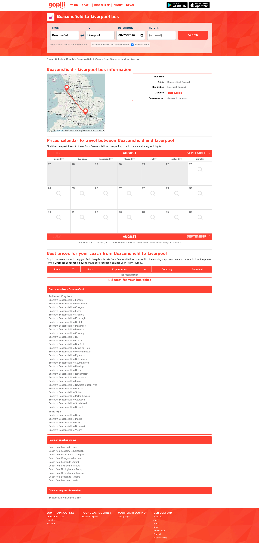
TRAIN (74, 5)
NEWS (130, 5)
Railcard (51, 523)
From (56, 28)
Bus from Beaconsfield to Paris (65, 422)
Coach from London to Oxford (64, 462)
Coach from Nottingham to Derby (65, 469)
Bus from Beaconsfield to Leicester (67, 329)
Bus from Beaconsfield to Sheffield (66, 315)
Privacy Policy (160, 537)
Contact (157, 534)
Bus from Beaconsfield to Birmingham (68, 303)
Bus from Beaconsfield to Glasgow (66, 307)
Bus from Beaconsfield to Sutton (65, 392)
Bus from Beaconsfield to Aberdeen (67, 400)
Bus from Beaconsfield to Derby (65, 370)
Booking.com (120, 44)
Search (193, 35)
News (156, 527)
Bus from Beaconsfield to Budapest (67, 426)
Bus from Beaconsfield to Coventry (66, 333)
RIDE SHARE (102, 5)
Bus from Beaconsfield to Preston (66, 388)
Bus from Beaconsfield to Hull (64, 337)
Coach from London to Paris (63, 447)
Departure (125, 28)
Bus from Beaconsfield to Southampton (69, 363)
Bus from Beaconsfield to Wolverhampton (70, 352)
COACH (86, 5)
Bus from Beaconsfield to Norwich (66, 407)
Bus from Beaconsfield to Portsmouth (68, 377)
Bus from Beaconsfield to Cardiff (65, 340)
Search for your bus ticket (131, 280)
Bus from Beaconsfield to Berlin (65, 415)
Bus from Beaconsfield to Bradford (66, 344)
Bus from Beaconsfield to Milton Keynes (69, 396)
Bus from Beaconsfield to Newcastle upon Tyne (73, 385)
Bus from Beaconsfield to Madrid (65, 419)
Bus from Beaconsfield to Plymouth (67, 355)
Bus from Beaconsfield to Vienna (65, 430)
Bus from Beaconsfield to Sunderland (68, 403)
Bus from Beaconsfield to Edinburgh (67, 318)
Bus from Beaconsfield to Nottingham (68, 359)
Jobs (155, 520)
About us (157, 516)
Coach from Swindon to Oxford (64, 466)
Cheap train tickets (55, 516)
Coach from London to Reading (64, 477)
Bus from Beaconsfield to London (66, 300)
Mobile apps (159, 530)
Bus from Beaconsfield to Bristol (65, 322)
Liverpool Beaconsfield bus (70, 262)
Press (156, 523)
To (88, 28)
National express (90, 516)
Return (154, 28)
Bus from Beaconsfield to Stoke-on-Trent (69, 348)
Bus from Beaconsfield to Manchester (68, 326)
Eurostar (51, 520)
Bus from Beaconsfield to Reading (66, 366)
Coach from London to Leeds (63, 480)
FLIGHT (117, 5)
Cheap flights (124, 516)
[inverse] (82, 35)
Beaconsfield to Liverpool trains (65, 498)
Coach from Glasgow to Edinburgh (66, 451)
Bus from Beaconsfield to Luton (65, 381)
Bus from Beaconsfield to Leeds (65, 311)
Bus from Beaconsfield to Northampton (68, 374)
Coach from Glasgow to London (65, 458)
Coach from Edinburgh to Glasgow (66, 454)
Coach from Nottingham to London (66, 473)
